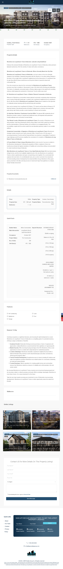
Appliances (11, 316)
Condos (10, 14)
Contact (7, 526)
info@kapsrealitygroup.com (32, 546)
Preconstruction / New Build (11, 412)
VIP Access (11, 414)
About (6, 521)
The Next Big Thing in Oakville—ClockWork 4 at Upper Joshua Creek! (24, 421)
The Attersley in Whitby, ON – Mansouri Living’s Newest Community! (24, 443)
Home (5, 14)
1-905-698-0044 (32, 543)
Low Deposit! (20, 412)
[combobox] (31, 481)
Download (53, 178)
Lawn (35, 313)
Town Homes (17, 14)
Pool (35, 316)
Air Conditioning (13, 313)
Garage (10, 319)
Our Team (7, 523)
